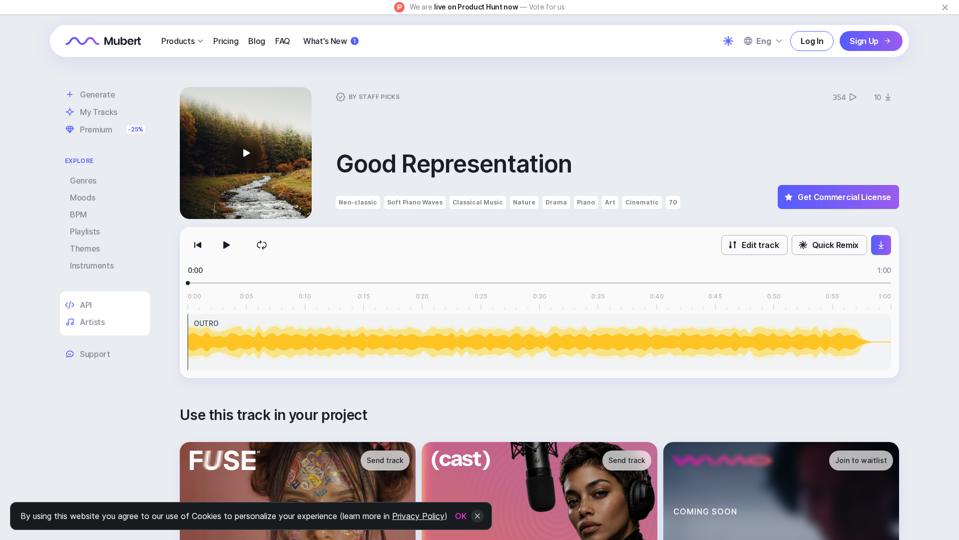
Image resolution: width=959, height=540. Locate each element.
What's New (329, 41)
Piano (586, 202)
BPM (78, 215)
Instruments (91, 265)
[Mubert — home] (103, 41)
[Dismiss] (945, 8)
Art (610, 202)
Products (177, 41)
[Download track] (881, 245)
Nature (524, 202)
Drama (556, 202)
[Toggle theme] (728, 41)
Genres (83, 181)
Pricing (225, 41)
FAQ (282, 41)
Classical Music (478, 202)
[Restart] (198, 245)
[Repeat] (262, 245)
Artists (92, 322)
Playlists (85, 231)
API (86, 305)
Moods (82, 197)
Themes (85, 249)
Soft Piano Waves (415, 202)
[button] (246, 153)
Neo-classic (358, 202)
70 (673, 202)
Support (95, 354)
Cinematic (642, 202)
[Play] (226, 245)
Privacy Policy (418, 516)
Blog (256, 41)
